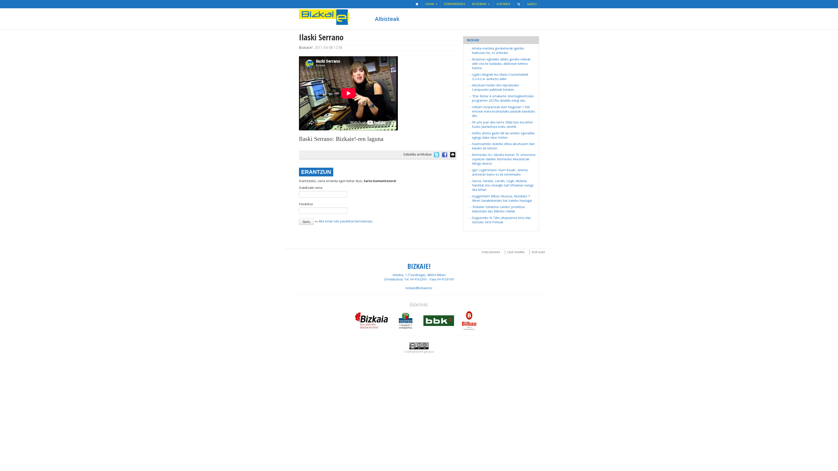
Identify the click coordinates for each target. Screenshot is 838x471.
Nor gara (538, 252)
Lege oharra (516, 252)
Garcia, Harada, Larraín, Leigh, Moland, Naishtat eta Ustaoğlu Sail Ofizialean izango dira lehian (503, 185)
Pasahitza (306, 204)
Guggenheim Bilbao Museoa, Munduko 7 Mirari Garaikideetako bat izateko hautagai (502, 198)
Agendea (503, 4)
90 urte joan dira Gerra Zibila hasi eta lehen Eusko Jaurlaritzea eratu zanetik (502, 124)
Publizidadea (491, 252)
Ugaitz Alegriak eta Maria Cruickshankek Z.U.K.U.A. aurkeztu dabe (500, 76)
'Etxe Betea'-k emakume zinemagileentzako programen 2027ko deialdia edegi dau (503, 98)
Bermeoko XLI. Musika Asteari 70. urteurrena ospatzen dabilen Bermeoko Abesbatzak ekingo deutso (503, 159)
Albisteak (387, 18)
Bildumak (480, 4)
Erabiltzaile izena (310, 188)
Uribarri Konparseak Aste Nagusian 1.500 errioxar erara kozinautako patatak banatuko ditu (503, 111)
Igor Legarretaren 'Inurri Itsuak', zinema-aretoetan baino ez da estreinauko (500, 172)
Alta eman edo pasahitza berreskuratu (346, 221)
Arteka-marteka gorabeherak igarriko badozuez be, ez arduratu (498, 50)
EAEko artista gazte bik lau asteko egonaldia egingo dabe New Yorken (503, 135)
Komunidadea (454, 4)
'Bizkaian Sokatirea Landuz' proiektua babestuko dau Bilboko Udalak (498, 209)
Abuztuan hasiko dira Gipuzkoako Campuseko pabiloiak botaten (495, 87)
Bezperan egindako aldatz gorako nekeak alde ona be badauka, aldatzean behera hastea (501, 63)
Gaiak (430, 4)
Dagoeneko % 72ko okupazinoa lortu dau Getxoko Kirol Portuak (501, 220)
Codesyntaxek (414, 351)
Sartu (532, 4)
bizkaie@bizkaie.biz (419, 288)
